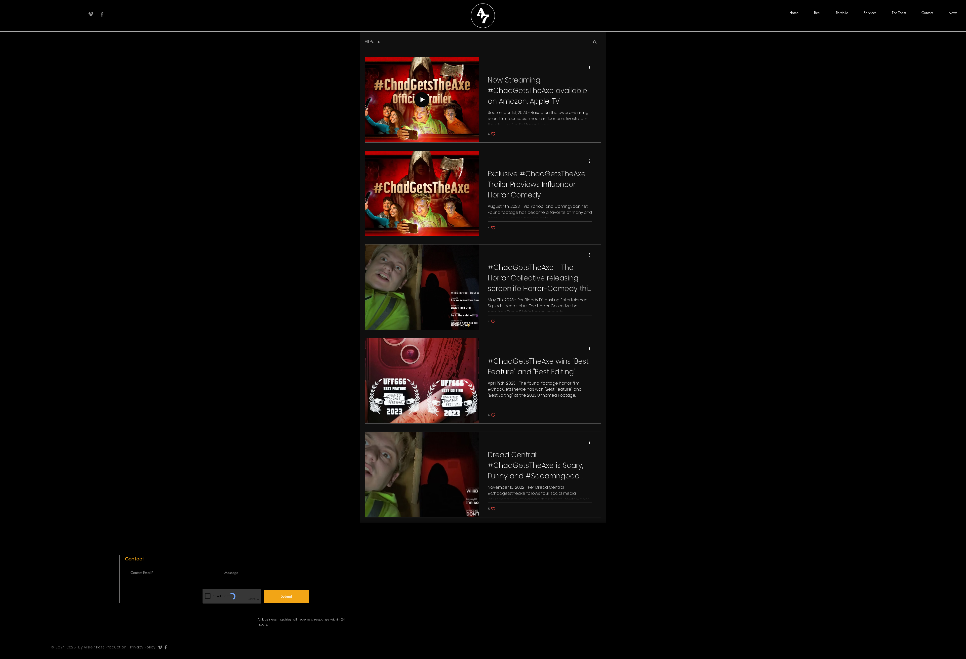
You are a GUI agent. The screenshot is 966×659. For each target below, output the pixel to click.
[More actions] (591, 67)
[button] (817, 12)
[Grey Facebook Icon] (102, 14)
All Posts (372, 42)
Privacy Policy (142, 647)
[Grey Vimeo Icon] (91, 14)
